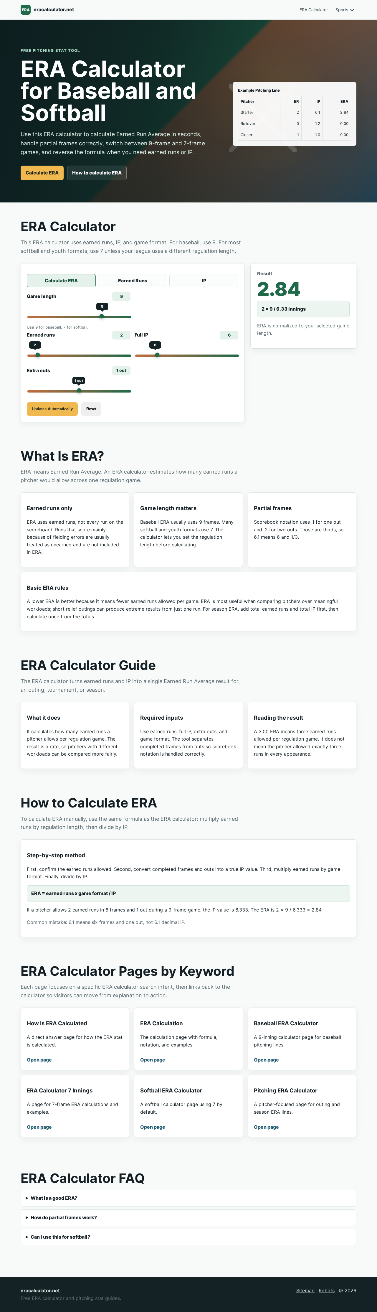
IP (204, 281)
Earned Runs (132, 281)
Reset (91, 409)
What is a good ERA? (54, 1198)
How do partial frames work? (64, 1217)
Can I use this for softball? (60, 1237)
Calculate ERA (42, 173)
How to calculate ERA (97, 173)
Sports (341, 9)
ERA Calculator (314, 9)
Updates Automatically (52, 409)
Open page (39, 1060)
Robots (327, 1290)
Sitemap (305, 1290)
